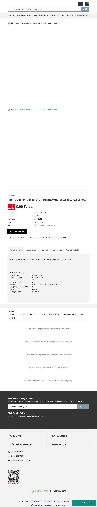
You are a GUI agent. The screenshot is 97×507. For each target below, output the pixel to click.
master (42, 314)
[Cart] (87, 4)
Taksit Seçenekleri (52, 250)
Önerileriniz (72, 250)
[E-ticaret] (48, 505)
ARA (85, 9)
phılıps (12, 314)
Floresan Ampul (40, 213)
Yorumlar (32, 250)
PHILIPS (11, 195)
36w (82, 314)
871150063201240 (70, 314)
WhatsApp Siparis (86, 503)
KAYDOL (83, 407)
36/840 (12, 318)
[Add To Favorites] (16, 237)
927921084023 (54, 314)
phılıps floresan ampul (27, 314)
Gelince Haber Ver (17, 231)
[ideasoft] (36, 505)
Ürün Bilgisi (16, 250)
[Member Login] (80, 4)
